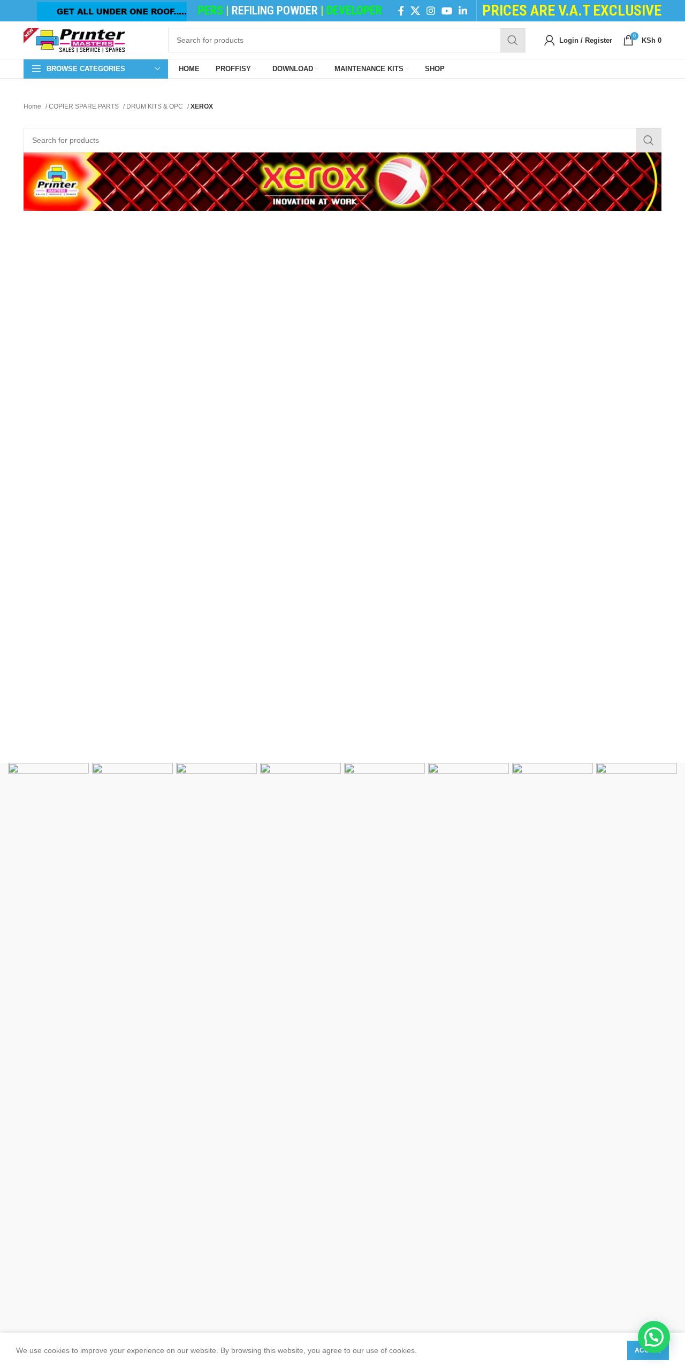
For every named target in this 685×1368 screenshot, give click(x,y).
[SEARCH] (512, 40)
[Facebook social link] (401, 11)
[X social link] (415, 11)
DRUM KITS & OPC (155, 106)
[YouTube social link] (446, 11)
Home (33, 106)
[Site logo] (74, 39)
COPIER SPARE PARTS (84, 106)
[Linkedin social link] (462, 11)
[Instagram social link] (430, 11)
